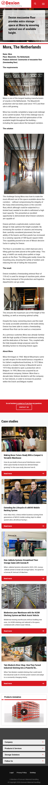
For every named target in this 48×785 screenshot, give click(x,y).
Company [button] (9, 742)
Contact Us (24, 407)
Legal (12, 772)
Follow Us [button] (9, 761)
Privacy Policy (22, 772)
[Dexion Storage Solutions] (11, 4)
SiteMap (33, 772)
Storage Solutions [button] (12, 754)
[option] (24, 712)
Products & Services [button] (13, 748)
